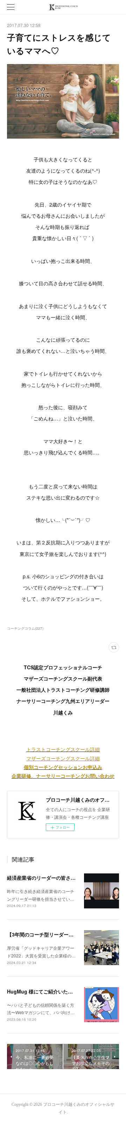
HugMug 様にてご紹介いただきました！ (52, 991)
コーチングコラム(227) (25, 628)
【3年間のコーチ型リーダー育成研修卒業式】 (57, 934)
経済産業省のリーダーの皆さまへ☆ (46, 877)
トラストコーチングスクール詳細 (63, 749)
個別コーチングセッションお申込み (63, 766)
